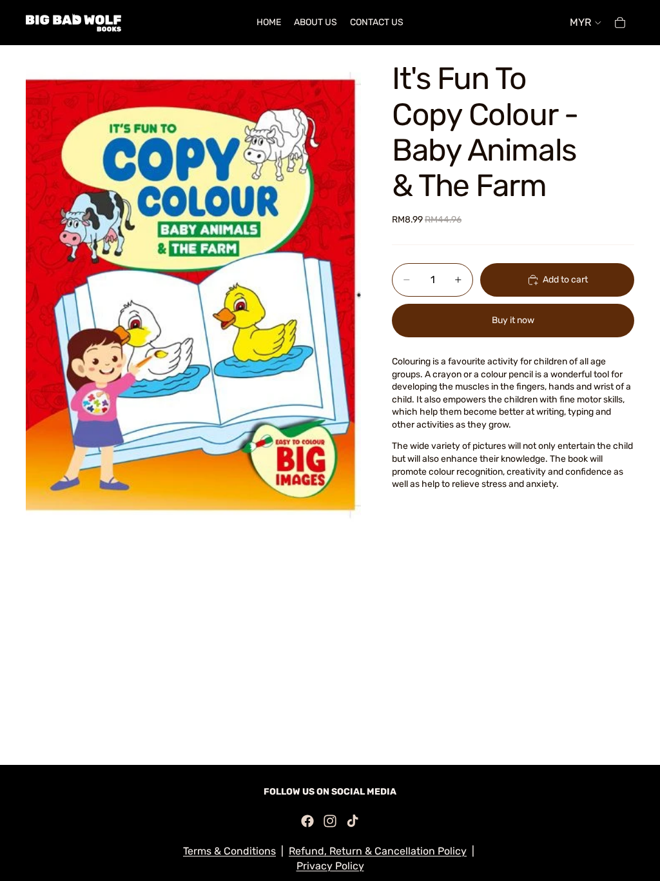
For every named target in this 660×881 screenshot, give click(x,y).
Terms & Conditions (229, 851)
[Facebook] (307, 821)
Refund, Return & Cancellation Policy (378, 851)
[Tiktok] (352, 821)
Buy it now (513, 320)
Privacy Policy (330, 866)
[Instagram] (330, 821)
